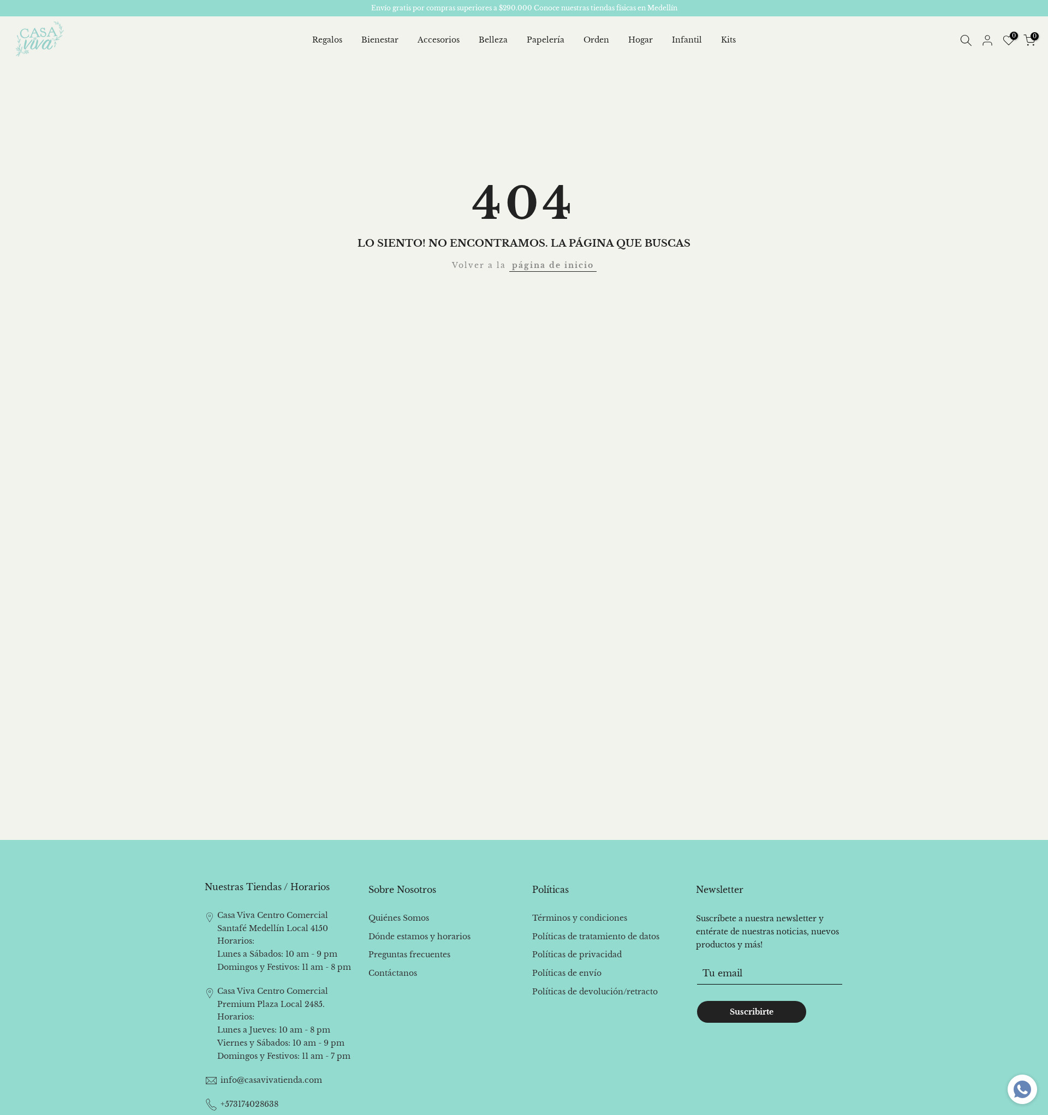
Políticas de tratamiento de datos (595, 936)
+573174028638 (249, 1104)
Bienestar (379, 40)
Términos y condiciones (579, 918)
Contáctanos (392, 973)
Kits (728, 40)
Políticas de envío (567, 973)
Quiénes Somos (398, 918)
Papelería (545, 40)
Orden (596, 40)
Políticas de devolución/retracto (595, 992)
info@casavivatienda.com (271, 1080)
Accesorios (439, 40)
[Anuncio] (524, 8)
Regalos (327, 40)
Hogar (640, 40)
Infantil (687, 40)
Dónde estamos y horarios (419, 936)
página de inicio (553, 265)
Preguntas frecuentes (409, 954)
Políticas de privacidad (577, 954)
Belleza (493, 40)
